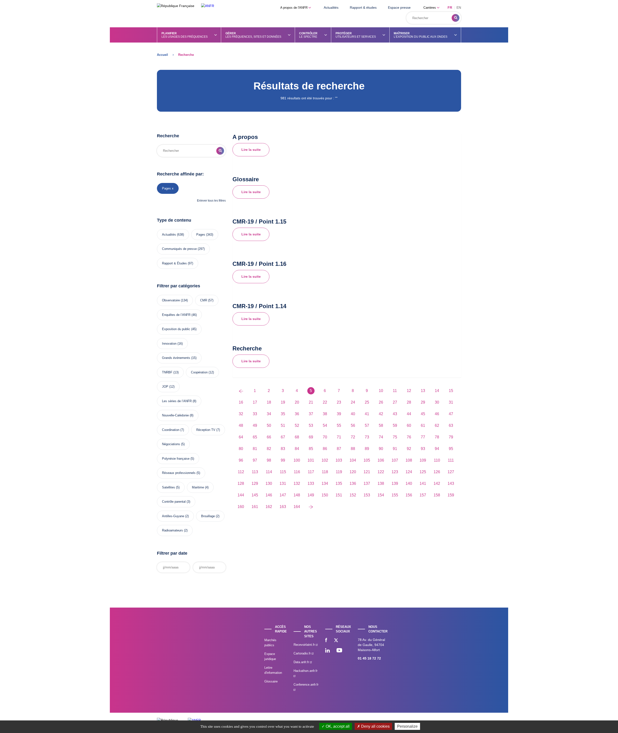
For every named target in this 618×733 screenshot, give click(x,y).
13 (423, 391)
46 (437, 414)
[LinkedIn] (327, 650)
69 (311, 437)
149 (311, 495)
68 (297, 437)
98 (269, 460)
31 (451, 402)
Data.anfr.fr (302, 662)
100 (297, 460)
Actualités (331, 7)
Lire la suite (251, 150)
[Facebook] (326, 640)
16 (241, 402)
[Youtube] (339, 650)
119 (339, 472)
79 (451, 437)
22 (325, 402)
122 (381, 472)
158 (437, 495)
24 (353, 402)
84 (297, 449)
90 (381, 449)
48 (241, 425)
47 (451, 414)
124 (409, 472)
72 (353, 437)
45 (423, 414)
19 (283, 402)
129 (255, 483)
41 (367, 414)
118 (325, 472)
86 (325, 449)
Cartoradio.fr (303, 653)
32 (241, 414)
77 (423, 437)
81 (255, 449)
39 (339, 414)
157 (423, 495)
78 (437, 437)
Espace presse (399, 7)
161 (255, 507)
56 (353, 425)
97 (255, 460)
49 (255, 425)
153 (367, 495)
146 (269, 495)
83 (283, 449)
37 (311, 414)
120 (353, 472)
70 (325, 437)
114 (269, 472)
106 (381, 460)
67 (283, 437)
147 (283, 495)
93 (423, 449)
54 (325, 425)
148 (297, 495)
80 (241, 449)
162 (269, 507)
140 (409, 483)
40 (353, 414)
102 (325, 460)
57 (367, 425)
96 (241, 460)
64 (241, 437)
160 (241, 507)
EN (458, 7)
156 (409, 495)
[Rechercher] (455, 18)
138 (381, 483)
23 (339, 402)
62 (437, 425)
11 (395, 391)
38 (325, 414)
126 (437, 472)
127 (451, 472)
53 (311, 425)
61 (423, 425)
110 (437, 460)
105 (367, 460)
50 (269, 425)
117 (311, 472)
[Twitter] (336, 640)
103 (339, 460)
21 (311, 402)
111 (451, 460)
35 (283, 414)
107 (395, 460)
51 (283, 425)
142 (437, 483)
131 (283, 483)
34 (269, 414)
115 (283, 472)
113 (255, 472)
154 (381, 495)
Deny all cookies (375, 726)
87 (339, 449)
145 (255, 495)
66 (269, 437)
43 (395, 414)
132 (297, 483)
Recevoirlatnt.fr (305, 644)
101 (311, 460)
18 (269, 402)
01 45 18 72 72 (369, 658)
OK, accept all (337, 726)
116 (297, 472)
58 (381, 425)
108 (409, 460)
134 (325, 483)
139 (395, 483)
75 (395, 437)
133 (311, 483)
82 (269, 449)
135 (339, 483)
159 (451, 495)
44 (409, 414)
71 (339, 437)
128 (241, 483)
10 (381, 391)
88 (353, 449)
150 (325, 495)
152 (353, 495)
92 (409, 449)
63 (451, 425)
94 (437, 449)
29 (423, 402)
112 (241, 472)
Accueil (162, 55)
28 (409, 402)
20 (297, 402)
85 (311, 449)
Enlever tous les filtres (211, 200)
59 (395, 425)
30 (437, 402)
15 (451, 391)
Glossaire (271, 681)
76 (409, 437)
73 (367, 437)
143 (451, 483)
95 (451, 449)
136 (353, 483)
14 (437, 391)
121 (367, 472)
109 (423, 460)
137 (367, 483)
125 (423, 472)
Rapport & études (363, 7)
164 (297, 507)
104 (353, 460)
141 (423, 483)
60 (409, 425)
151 (339, 495)
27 (395, 402)
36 (297, 414)
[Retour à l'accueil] (207, 5)
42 (381, 414)
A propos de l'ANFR (294, 7)
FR (450, 7)
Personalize (407, 726)
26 (381, 402)
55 (339, 425)
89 (367, 449)
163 (283, 507)
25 (367, 402)
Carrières (430, 7)
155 (395, 495)
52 (297, 425)
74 (381, 437)
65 (255, 437)
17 (255, 402)
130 (269, 483)
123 (395, 472)
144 (241, 495)
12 (409, 391)
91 (395, 449)
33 (255, 414)
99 (283, 460)
